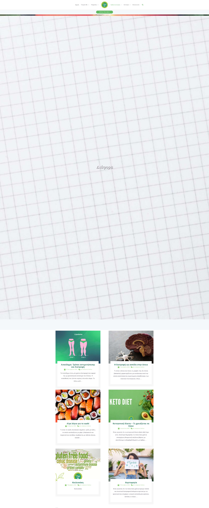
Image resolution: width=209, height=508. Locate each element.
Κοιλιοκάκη (78, 482)
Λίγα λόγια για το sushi (78, 423)
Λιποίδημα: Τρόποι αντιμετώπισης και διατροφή (78, 366)
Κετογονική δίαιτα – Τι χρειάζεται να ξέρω (131, 424)
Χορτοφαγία (131, 482)
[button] (88, 4)
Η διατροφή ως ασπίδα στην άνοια (131, 365)
